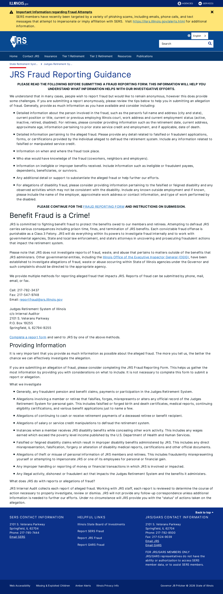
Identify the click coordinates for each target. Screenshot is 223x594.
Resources (124, 56)
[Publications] (155, 55)
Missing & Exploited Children (53, 585)
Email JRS (152, 541)
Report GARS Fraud (91, 544)
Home (13, 56)
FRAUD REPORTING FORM (103, 206)
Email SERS (17, 537)
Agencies (187, 3)
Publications (145, 56)
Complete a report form (28, 337)
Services (208, 3)
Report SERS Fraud (91, 531)
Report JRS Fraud (90, 538)
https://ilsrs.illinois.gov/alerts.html (159, 21)
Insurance (50, 56)
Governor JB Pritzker (173, 585)
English (197, 35)
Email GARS (153, 545)
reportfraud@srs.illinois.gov (41, 299)
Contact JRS (31, 56)
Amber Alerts (83, 585)
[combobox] (199, 35)
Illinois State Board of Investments (101, 524)
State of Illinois (204, 585)
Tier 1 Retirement (73, 56)
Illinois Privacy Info (107, 585)
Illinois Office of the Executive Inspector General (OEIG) (146, 257)
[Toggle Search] (210, 43)
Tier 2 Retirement (101, 56)
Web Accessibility (20, 585)
